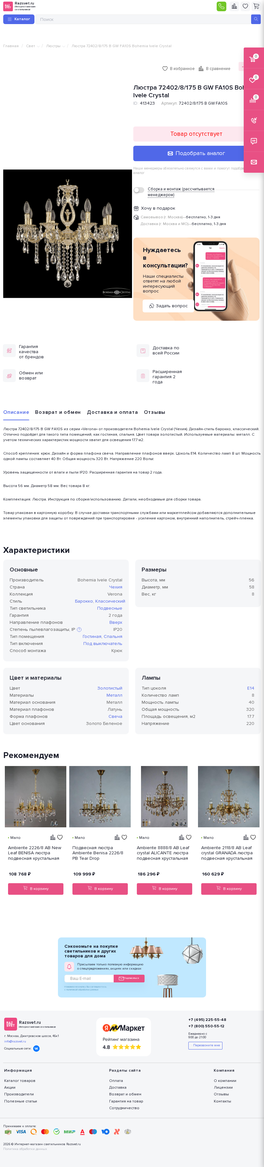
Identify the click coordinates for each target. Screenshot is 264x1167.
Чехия (115, 587)
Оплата (116, 1080)
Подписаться (131, 978)
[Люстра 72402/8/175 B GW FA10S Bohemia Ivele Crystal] (67, 233)
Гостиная (92, 636)
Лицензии (223, 1087)
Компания (224, 1070)
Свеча (115, 716)
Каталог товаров (19, 1080)
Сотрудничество (124, 1108)
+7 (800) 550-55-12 (206, 1026)
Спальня (113, 636)
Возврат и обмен (58, 412)
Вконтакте (36, 1048)
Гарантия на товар (126, 1101)
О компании (225, 1080)
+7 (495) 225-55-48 (207, 1020)
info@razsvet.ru (15, 1041)
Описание (16, 412)
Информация (18, 1070)
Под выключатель (102, 643)
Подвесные (109, 608)
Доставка (118, 1087)
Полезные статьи (20, 1101)
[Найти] (256, 19)
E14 (250, 688)
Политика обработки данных (25, 1149)
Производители (19, 1094)
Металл (114, 695)
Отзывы (154, 412)
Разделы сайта (125, 1070)
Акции (9, 1087)
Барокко (84, 601)
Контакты (222, 1101)
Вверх (115, 622)
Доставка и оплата (112, 412)
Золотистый (109, 688)
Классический (110, 601)
